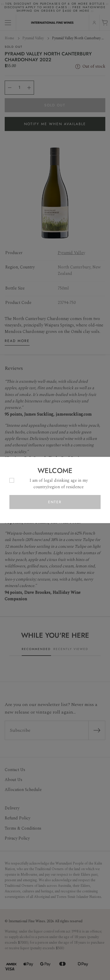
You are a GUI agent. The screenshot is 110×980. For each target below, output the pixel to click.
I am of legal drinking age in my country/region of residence (59, 483)
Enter (55, 502)
